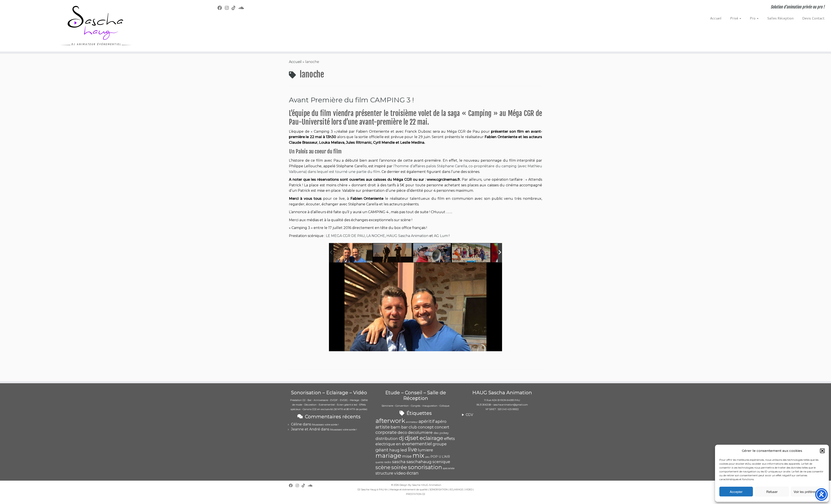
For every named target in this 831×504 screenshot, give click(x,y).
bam (395, 427)
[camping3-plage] (471, 253)
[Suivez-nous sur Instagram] (228, 8)
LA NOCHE (375, 236)
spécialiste (448, 468)
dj (401, 438)
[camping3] (392, 252)
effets (449, 438)
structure (384, 473)
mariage (388, 455)
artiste (382, 427)
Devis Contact (813, 18)
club (413, 427)
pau (427, 457)
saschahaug (419, 461)
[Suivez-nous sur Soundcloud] (242, 8)
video (400, 473)
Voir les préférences (808, 491)
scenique (441, 461)
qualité (379, 462)
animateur (412, 422)
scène (382, 467)
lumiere (425, 450)
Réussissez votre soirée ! (325, 424)
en (398, 444)
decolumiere (420, 432)
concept (426, 427)
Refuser (772, 491)
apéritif (426, 421)
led (403, 449)
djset (412, 437)
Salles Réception (780, 18)
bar (404, 427)
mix (418, 455)
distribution (386, 438)
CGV (469, 415)
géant (381, 449)
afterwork (390, 420)
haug (394, 450)
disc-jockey (441, 433)
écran (413, 473)
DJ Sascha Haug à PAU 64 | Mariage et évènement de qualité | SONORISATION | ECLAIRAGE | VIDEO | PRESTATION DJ (416, 492)
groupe (440, 444)
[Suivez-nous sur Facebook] (221, 8)
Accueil (715, 18)
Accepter (736, 491)
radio (387, 462)
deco (402, 432)
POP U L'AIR (440, 457)
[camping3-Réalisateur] (431, 253)
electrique (385, 444)
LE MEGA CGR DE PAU (345, 236)
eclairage (431, 438)
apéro (440, 421)
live (412, 449)
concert (442, 427)
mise (407, 456)
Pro (753, 18)
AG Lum (441, 236)
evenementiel (417, 443)
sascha (399, 461)
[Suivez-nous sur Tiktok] (235, 8)
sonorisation (425, 467)
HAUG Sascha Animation (407, 236)
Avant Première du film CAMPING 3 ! (351, 100)
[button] (822, 451)
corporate (386, 432)
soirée (399, 467)
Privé (734, 18)
